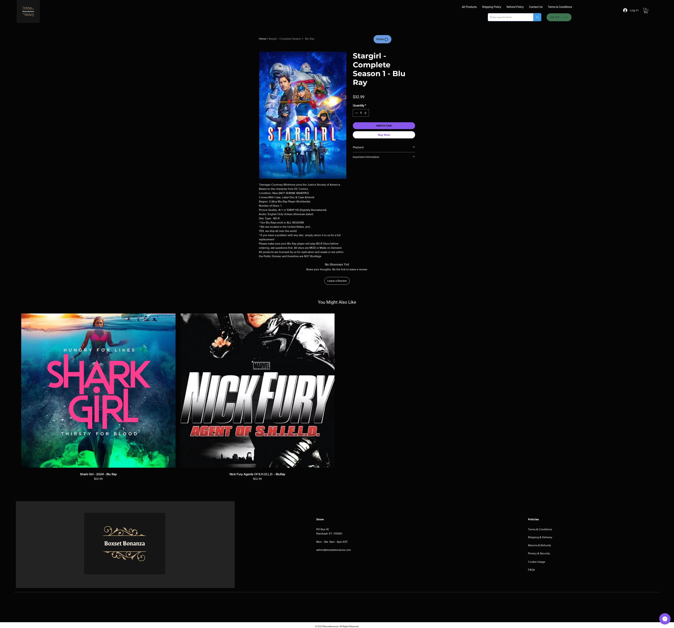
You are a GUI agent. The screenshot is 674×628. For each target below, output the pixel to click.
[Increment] (365, 112)
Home (262, 38)
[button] (646, 10)
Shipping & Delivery (540, 537)
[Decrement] (356, 112)
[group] (337, 401)
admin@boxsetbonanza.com (333, 549)
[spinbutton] (361, 112)
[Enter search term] (537, 17)
